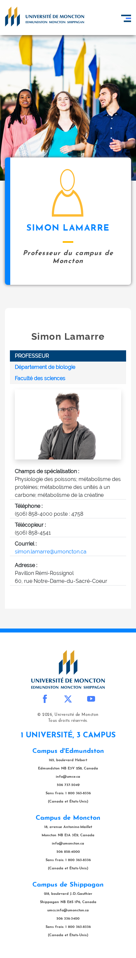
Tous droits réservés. (68, 721)
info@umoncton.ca (68, 844)
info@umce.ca (68, 777)
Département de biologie (45, 367)
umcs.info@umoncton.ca (68, 910)
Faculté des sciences (40, 378)
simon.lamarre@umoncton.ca (50, 551)
